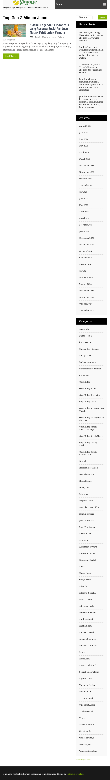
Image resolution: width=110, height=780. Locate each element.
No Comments (49, 37)
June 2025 (83, 198)
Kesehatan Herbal (87, 560)
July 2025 (83, 192)
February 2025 (86, 225)
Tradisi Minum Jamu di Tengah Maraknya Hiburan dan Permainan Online (90, 68)
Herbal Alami (85, 481)
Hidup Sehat (85, 487)
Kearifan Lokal (86, 533)
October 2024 (85, 251)
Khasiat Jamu (85, 573)
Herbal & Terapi (86, 474)
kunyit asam (85, 580)
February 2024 (86, 277)
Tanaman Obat (86, 691)
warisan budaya (86, 738)
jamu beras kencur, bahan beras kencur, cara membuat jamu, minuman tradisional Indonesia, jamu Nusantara (91, 101)
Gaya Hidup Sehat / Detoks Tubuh (91, 409)
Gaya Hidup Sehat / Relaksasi (88, 444)
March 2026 (84, 159)
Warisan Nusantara (88, 751)
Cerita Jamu (84, 375)
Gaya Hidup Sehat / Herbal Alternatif (91, 418)
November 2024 (86, 244)
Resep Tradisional (87, 665)
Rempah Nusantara (88, 645)
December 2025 (86, 165)
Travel (82, 718)
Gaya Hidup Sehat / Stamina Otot (88, 453)
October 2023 (85, 304)
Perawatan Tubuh (87, 612)
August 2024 (85, 264)
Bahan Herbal (85, 336)
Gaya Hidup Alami (87, 388)
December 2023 (86, 290)
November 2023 (86, 297)
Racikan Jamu (85, 626)
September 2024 (87, 258)
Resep (82, 652)
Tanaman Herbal (87, 685)
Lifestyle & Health (87, 593)
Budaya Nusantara (87, 362)
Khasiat (82, 566)
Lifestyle (83, 586)
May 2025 (83, 205)
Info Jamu (84, 494)
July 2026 (83, 132)
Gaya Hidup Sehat (87, 401)
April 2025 (84, 211)
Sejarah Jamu (85, 678)
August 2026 (85, 126)
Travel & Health (86, 724)
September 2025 (86, 185)
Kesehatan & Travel (88, 547)
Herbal (82, 461)
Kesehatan (84, 540)
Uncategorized (86, 731)
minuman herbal (87, 606)
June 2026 (83, 139)
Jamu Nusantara (86, 520)
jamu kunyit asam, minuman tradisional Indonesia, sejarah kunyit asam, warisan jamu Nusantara (91, 84)
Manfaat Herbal (86, 599)
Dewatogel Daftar (84, 759)
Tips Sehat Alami (87, 705)
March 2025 (84, 218)
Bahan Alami (85, 329)
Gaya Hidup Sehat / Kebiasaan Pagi (88, 428)
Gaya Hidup (84, 382)
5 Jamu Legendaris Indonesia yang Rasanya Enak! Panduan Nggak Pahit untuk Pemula (49, 28)
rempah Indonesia (87, 639)
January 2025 (85, 231)
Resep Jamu (84, 659)
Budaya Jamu (85, 355)
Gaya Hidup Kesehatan (89, 395)
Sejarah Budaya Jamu (89, 672)
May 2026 (83, 146)
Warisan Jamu (85, 744)
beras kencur (85, 342)
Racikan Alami (86, 619)
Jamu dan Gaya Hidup (89, 507)
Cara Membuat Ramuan (90, 369)
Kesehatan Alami (87, 553)
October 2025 (85, 179)
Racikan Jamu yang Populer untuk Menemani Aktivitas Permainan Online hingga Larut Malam (91, 52)
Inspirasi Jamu (86, 501)
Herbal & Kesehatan (88, 468)
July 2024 (83, 271)
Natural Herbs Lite (75, 774)
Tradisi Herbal (86, 711)
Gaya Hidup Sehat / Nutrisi (91, 436)
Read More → (11, 56)
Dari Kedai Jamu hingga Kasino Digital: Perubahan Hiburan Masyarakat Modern (91, 36)
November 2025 (86, 172)
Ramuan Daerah (86, 632)
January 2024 (85, 284)
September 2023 (86, 310)
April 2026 (84, 152)
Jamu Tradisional (87, 527)
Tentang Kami (86, 698)
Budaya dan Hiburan (89, 349)
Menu (59, 4)
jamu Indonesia (86, 514)
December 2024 (86, 238)
